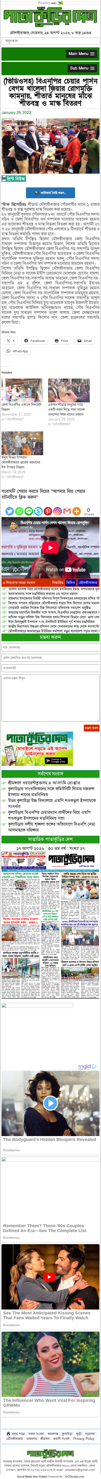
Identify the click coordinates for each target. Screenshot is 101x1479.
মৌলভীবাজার (88, 582)
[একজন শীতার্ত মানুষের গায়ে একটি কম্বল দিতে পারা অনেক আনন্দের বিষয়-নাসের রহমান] (69, 390)
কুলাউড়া (67, 1434)
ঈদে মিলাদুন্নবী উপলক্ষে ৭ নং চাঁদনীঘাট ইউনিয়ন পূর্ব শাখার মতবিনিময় (51, 622)
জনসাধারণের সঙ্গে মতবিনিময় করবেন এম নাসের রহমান (42, 594)
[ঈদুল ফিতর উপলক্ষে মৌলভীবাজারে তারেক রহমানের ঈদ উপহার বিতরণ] (22, 443)
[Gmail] (67, 508)
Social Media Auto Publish (32, 1477)
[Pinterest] (48, 508)
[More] (76, 508)
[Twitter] (9, 508)
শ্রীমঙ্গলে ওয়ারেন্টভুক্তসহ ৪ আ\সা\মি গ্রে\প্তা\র (44, 783)
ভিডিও (70, 582)
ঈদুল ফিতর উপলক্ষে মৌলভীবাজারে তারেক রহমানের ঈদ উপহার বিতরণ (20, 462)
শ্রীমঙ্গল (45, 1439)
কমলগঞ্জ (53, 1434)
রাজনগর (31, 1439)
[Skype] (38, 508)
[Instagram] (57, 508)
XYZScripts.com (74, 1477)
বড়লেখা (90, 1434)
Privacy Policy (84, 1439)
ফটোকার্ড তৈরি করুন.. (53, 193)
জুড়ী (78, 1434)
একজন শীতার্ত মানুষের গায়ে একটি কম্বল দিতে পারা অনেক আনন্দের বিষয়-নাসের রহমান (66, 409)
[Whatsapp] (19, 508)
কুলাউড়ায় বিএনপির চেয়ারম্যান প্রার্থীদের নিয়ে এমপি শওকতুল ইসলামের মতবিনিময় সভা (49, 815)
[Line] (29, 508)
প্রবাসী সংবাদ (61, 1439)
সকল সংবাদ (36, 1434)
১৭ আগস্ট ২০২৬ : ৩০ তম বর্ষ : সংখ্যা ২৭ (50, 848)
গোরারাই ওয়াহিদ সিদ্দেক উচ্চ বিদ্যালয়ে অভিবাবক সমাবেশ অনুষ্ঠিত (49, 608)
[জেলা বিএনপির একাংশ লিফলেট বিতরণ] (22, 390)
